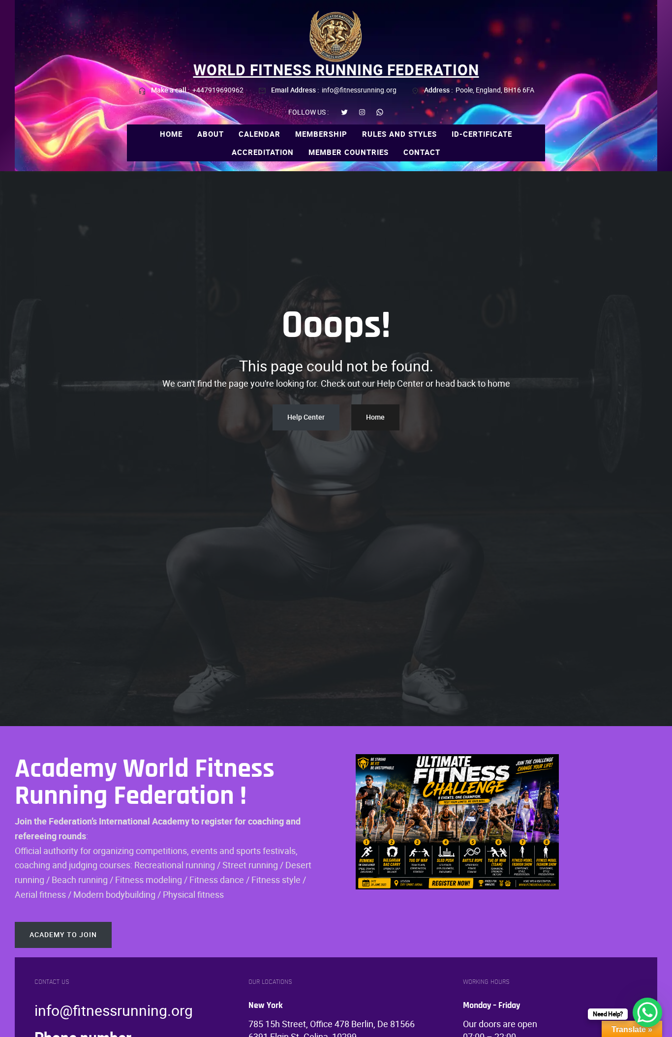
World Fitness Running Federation (336, 70)
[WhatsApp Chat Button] (647, 1012)
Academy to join (63, 934)
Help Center (306, 417)
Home (375, 417)
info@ (53, 1010)
